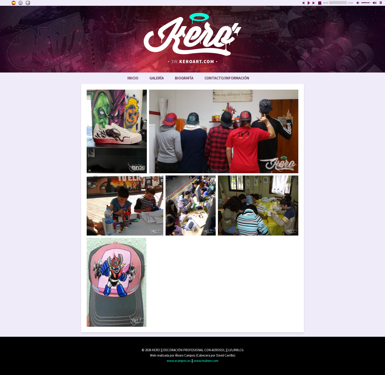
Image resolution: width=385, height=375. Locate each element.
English (20, 2)
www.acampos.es (179, 361)
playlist (381, 3)
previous (303, 3)
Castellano (13, 2)
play (309, 3)
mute (358, 3)
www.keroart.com (192, 39)
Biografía (184, 78)
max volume (375, 3)
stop (320, 3)
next (314, 3)
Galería (156, 78)
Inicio (132, 78)
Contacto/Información (227, 78)
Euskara (27, 2)
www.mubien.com (206, 361)
